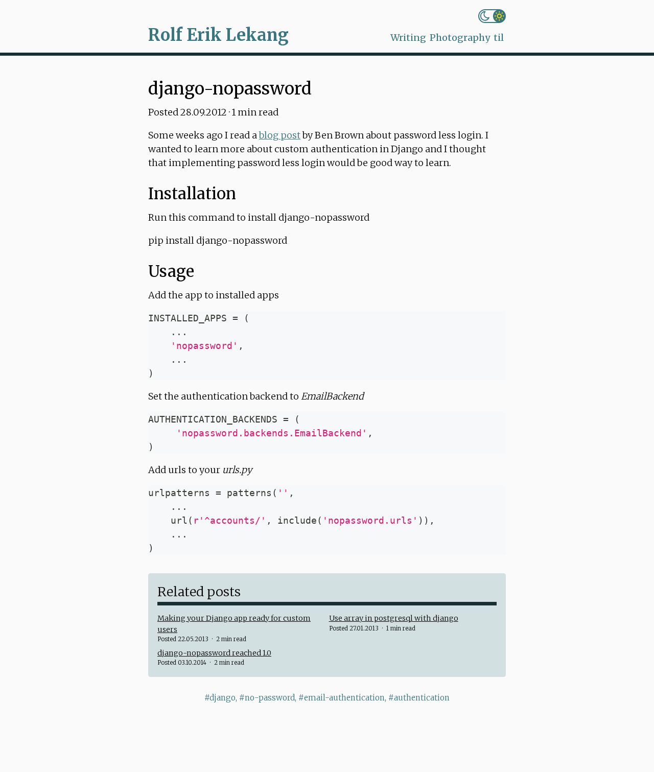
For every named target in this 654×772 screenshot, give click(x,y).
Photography (460, 37)
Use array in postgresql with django (393, 618)
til (499, 37)
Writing (408, 37)
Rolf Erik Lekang (218, 35)
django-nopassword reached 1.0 (214, 653)
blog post (279, 135)
